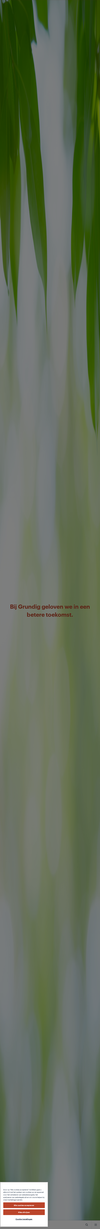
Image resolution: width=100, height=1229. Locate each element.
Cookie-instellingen (24, 1219)
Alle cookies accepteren (24, 1205)
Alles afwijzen (24, 1212)
